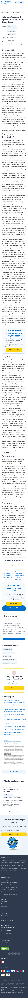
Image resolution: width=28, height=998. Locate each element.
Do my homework (5, 892)
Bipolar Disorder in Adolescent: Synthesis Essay (13, 706)
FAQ (2, 918)
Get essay (14, 688)
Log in (20, 2)
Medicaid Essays (7, 649)
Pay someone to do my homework (9, 882)
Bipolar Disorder (5, 14)
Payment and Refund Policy (8, 992)
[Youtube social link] (12, 953)
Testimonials (4, 915)
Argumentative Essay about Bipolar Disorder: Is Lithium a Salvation (14, 711)
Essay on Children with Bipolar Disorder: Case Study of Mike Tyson (19, 575)
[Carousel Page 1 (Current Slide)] (9, 811)
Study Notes (4, 906)
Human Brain (11, 31)
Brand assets (4, 942)
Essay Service (4, 12)
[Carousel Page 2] (10, 811)
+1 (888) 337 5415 (7, 930)
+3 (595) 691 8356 (7, 933)
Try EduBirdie (13, 604)
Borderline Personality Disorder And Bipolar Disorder (11, 789)
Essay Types (4, 901)
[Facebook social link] (9, 953)
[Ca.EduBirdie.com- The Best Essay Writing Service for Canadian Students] (2, 962)
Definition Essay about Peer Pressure (15, 719)
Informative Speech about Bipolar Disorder (8, 575)
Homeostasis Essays (8, 653)
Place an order (14, 349)
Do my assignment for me (7, 884)
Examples (12, 12)
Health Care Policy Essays (9, 659)
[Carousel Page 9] (18, 811)
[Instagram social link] (19, 953)
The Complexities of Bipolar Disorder (14, 727)
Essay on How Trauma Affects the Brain (14, 715)
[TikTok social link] (15, 953)
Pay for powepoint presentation (9, 894)
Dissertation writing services (8, 889)
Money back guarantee (7, 920)
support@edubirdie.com (9, 927)
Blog (2, 903)
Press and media (5, 940)
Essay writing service (6, 880)
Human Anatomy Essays (9, 663)
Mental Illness (11, 34)
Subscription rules (5, 990)
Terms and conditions (15, 987)
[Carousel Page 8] (17, 811)
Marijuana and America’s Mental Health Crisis (13, 733)
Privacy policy (4, 987)
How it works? (4, 913)
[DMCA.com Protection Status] (5, 948)
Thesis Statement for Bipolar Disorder (15, 729)
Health (17, 12)
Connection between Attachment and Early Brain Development (14, 723)
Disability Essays (7, 656)
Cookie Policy (19, 992)
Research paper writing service (9, 887)
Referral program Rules (18, 990)
